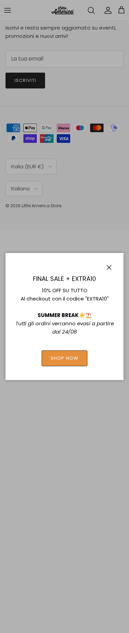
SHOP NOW (64, 358)
